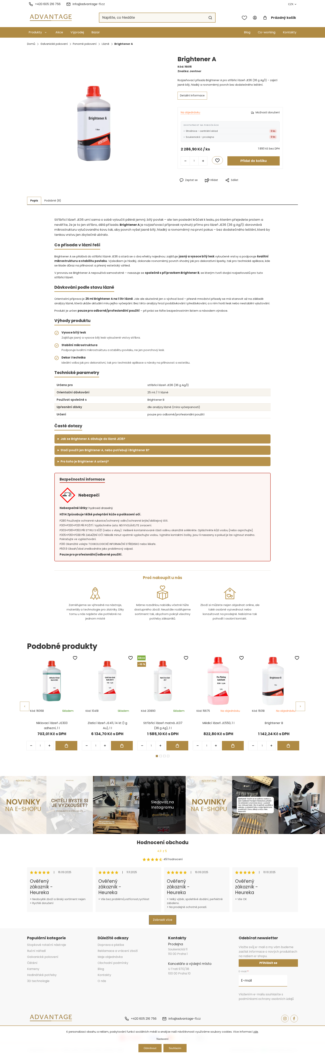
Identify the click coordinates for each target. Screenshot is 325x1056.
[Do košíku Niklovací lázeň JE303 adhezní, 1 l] (66, 745)
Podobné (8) (52, 200)
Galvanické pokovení (42, 957)
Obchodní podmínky (113, 963)
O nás (102, 981)
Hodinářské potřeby (42, 975)
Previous (24, 706)
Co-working (266, 32)
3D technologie (38, 981)
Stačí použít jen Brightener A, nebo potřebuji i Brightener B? (105, 450)
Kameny (33, 969)
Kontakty (289, 32)
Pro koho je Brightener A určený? (85, 461)
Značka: (189, 71)
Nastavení (162, 1038)
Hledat (210, 17)
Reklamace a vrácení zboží (118, 951)
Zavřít (247, 186)
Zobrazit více (162, 920)
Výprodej (77, 32)
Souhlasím (175, 1048)
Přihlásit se (268, 963)
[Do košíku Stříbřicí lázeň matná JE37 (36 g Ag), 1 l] (177, 745)
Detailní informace (192, 95)
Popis (34, 200)
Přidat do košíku (253, 161)
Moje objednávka (110, 957)
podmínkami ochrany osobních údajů (266, 999)
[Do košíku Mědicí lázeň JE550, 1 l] (233, 745)
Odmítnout (150, 1048)
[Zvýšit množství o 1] (203, 160)
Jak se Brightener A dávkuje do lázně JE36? (93, 439)
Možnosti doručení (268, 112)
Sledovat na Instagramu (162, 804)
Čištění (32, 963)
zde (255, 1032)
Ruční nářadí (36, 951)
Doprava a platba (111, 945)
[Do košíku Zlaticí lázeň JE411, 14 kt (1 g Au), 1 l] (122, 745)
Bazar (95, 32)
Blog (247, 32)
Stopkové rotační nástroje (46, 945)
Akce (59, 32)
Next (300, 706)
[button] (49, 745)
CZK (290, 4)
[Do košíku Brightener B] (288, 745)
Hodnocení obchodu (162, 842)
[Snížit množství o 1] (185, 160)
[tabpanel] (51, 702)
